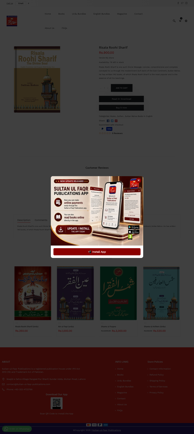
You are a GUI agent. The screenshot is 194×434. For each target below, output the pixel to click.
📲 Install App (97, 251)
